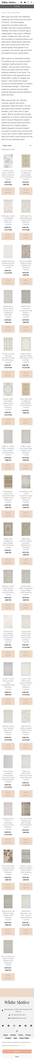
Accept (17, 1051)
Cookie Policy (22, 1045)
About (5, 1035)
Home (3, 12)
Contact (13, 1035)
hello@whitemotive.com (18, 1018)
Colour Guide (24, 1038)
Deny (17, 1056)
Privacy (28, 1035)
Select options (8, 191)
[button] (28, 2)
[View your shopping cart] (25, 2)
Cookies (8, 1038)
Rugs (9, 12)
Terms (20, 1035)
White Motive (9, 2)
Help (15, 1038)
